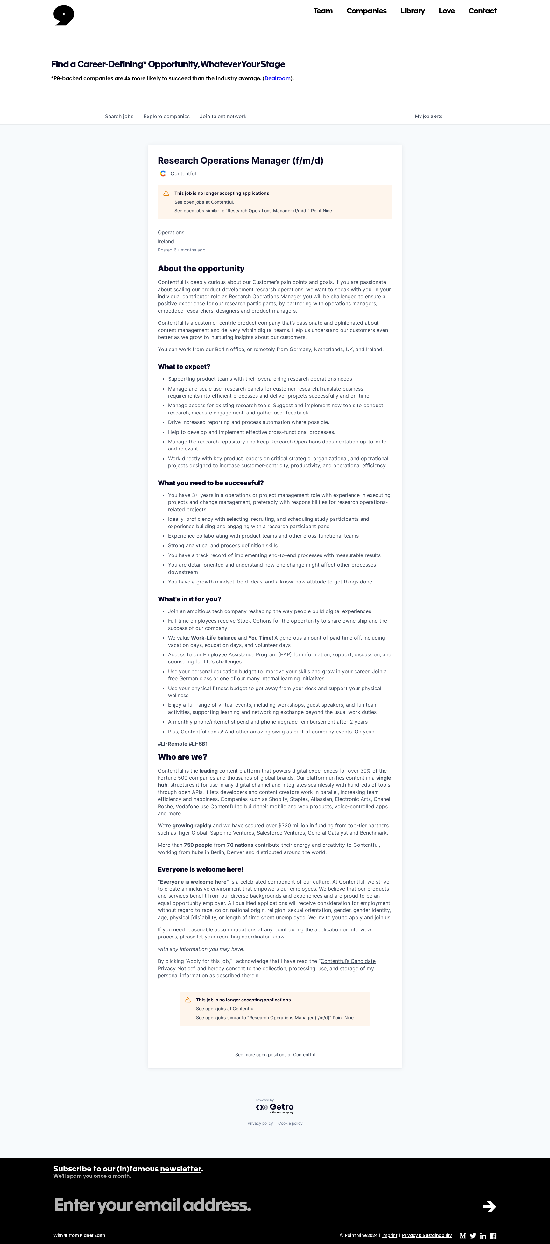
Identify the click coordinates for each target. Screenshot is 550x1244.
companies (167, 116)
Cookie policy (290, 1123)
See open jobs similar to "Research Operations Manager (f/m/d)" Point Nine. (253, 210)
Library (412, 11)
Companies (366, 11)
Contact (483, 11)
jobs (119, 116)
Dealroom (277, 78)
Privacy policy (260, 1123)
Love (447, 11)
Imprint (390, 1235)
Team (323, 11)
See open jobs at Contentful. (204, 202)
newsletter (180, 1169)
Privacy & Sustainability (427, 1235)
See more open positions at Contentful (275, 1054)
